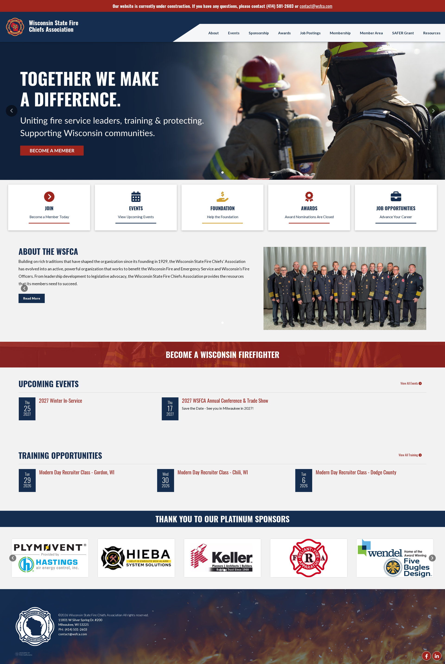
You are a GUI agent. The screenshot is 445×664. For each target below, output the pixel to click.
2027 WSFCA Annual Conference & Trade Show (225, 400)
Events (233, 33)
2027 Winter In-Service (60, 400)
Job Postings (310, 33)
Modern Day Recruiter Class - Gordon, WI (76, 472)
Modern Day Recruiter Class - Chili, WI (213, 472)
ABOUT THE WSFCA (48, 251)
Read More (31, 298)
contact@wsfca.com (316, 5)
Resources (431, 33)
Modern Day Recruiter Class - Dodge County (356, 472)
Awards (284, 33)
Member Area (371, 33)
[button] (11, 111)
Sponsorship (259, 33)
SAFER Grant (403, 33)
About (213, 33)
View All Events (409, 383)
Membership (340, 33)
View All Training (409, 454)
